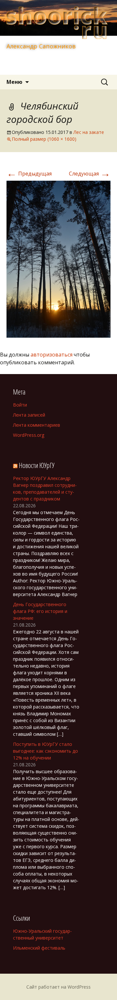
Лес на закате (88, 132)
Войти (20, 405)
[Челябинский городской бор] (58, 258)
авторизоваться (51, 354)
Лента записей (29, 415)
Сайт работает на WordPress (58, 987)
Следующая (89, 173)
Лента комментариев (36, 425)
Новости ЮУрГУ (36, 465)
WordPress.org (28, 435)
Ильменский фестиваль (39, 948)
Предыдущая (29, 173)
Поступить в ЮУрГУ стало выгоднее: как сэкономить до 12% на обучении (45, 751)
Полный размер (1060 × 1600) (44, 139)
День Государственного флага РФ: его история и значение (40, 611)
